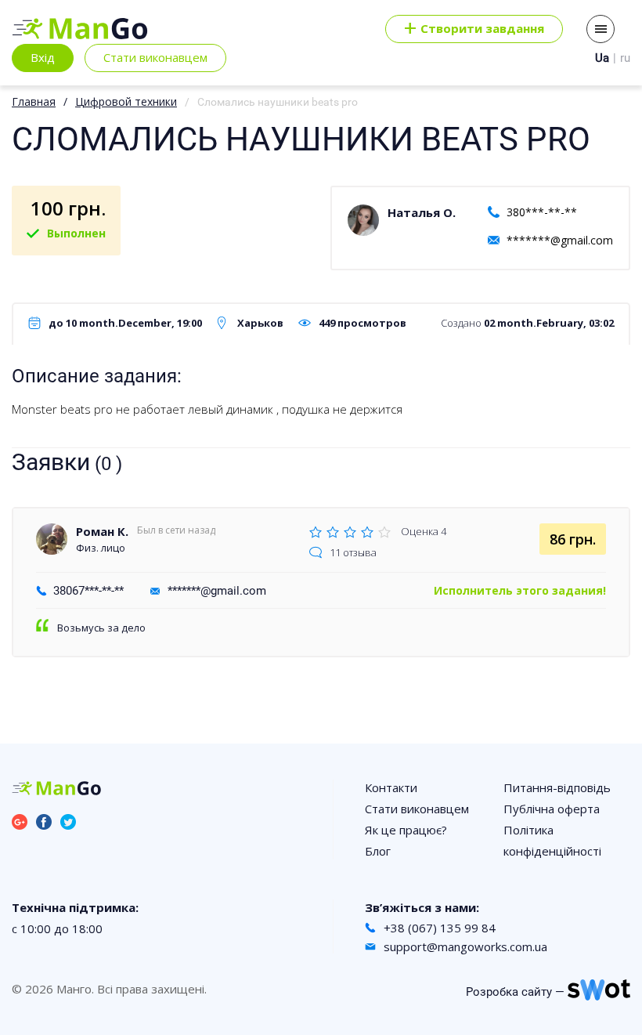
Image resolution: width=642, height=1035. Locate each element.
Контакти (391, 787)
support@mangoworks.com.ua (465, 946)
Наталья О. (422, 212)
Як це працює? (406, 830)
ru (625, 58)
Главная (34, 101)
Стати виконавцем (155, 57)
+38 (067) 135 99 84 (440, 927)
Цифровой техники (126, 101)
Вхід (43, 57)
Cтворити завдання (474, 29)
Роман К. (102, 531)
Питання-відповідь (557, 787)
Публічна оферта (551, 808)
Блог (378, 851)
